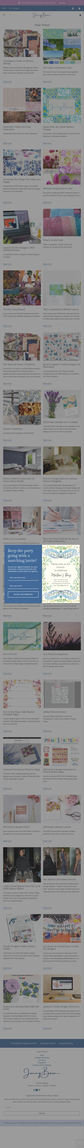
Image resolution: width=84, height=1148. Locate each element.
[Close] (77, 547)
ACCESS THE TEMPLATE (23, 594)
